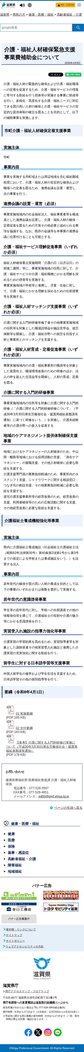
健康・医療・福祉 (41, 14)
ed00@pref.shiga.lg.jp (53, 796)
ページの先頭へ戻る (68, 807)
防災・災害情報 (67, 5)
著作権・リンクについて (21, 929)
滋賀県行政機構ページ (49, 1002)
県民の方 (19, 14)
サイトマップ (14, 935)
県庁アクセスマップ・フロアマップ (27, 991)
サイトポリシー (15, 940)
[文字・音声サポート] (23, 5)
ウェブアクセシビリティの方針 (24, 946)
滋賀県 (4, 14)
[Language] (30, 5)
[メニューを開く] (79, 5)
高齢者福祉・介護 (69, 14)
